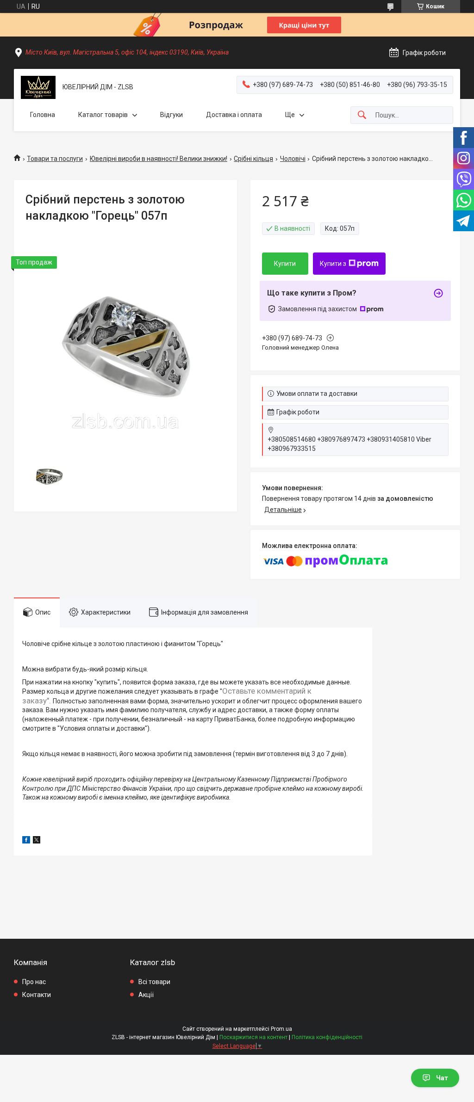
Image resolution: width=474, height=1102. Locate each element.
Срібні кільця (253, 158)
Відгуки (171, 114)
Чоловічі (293, 158)
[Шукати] (362, 115)
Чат (442, 1078)
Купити (285, 263)
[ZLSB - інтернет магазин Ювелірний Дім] (38, 87)
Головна (42, 114)
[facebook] (26, 841)
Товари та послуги (55, 158)
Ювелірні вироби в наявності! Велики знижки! (158, 158)
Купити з (333, 263)
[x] (36, 841)
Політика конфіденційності (327, 1037)
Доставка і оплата (234, 114)
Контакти (36, 994)
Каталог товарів (103, 114)
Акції (146, 994)
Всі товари (154, 981)
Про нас (34, 981)
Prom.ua (281, 1029)
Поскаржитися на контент (253, 1037)
